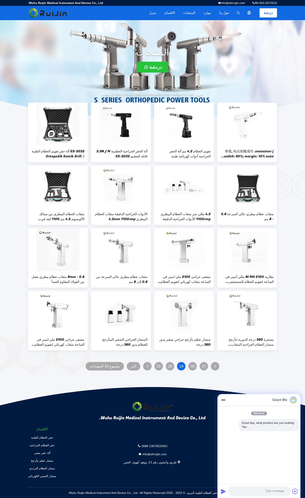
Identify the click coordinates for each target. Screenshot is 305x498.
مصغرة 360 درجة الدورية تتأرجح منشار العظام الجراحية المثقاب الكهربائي (251, 342)
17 (204, 366)
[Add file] (295, 491)
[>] (147, 366)
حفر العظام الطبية (42, 437)
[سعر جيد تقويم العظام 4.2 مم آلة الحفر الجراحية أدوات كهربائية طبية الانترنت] (184, 124)
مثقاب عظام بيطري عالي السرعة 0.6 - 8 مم (247, 217)
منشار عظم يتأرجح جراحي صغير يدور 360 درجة (185, 342)
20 (170, 366)
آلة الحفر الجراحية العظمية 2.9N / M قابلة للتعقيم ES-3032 (122, 154)
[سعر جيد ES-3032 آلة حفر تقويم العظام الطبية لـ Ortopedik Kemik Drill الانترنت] (58, 124)
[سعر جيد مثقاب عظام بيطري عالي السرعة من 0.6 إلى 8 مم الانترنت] (121, 249)
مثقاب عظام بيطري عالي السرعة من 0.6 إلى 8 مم (122, 279)
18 (193, 366)
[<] (215, 366)
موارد (207, 13)
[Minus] (223, 399)
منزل (152, 13)
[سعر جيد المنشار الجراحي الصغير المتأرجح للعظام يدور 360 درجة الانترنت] (121, 312)
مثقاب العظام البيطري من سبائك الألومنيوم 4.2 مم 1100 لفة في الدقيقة (61, 217)
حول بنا (224, 13)
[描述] (249, 13)
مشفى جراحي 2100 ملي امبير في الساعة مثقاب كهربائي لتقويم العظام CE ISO (186, 279)
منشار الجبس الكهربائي (42, 476)
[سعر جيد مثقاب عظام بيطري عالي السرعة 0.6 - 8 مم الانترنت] (247, 186)
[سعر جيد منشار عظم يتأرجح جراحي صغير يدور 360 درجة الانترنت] (184, 312)
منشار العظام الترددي (42, 468)
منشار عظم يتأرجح (42, 460)
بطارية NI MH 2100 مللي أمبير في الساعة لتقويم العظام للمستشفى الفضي (249, 279)
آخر (133, 366)
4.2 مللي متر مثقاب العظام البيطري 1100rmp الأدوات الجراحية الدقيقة (186, 217)
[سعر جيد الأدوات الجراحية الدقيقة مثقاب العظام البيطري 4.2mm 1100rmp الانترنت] (121, 186)
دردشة (268, 13)
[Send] (223, 491)
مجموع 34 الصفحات (105, 366)
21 (159, 366)
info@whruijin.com (233, 3)
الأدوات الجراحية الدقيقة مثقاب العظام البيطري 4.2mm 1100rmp (121, 217)
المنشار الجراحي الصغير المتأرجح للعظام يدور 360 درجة (125, 342)
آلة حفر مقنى (42, 453)
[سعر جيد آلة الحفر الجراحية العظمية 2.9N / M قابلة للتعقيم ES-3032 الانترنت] (121, 124)
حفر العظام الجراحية (42, 445)
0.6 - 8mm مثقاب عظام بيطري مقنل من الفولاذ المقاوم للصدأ (58, 279)
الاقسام (170, 13)
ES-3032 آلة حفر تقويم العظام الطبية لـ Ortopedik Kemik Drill (58, 154)
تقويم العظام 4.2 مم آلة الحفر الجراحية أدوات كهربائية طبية (190, 154)
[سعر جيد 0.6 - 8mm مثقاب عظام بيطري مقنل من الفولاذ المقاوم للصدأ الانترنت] (58, 249)
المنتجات (189, 13)
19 (181, 366)
